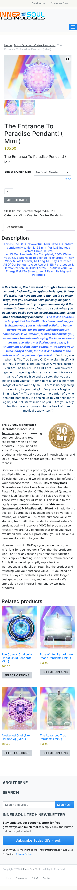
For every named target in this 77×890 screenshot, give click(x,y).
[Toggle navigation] (73, 27)
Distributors (38, 3)
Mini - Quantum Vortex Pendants (34, 45)
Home (8, 45)
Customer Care (59, 3)
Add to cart (17, 200)
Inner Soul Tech (32, 869)
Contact (47, 878)
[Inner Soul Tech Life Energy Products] (22, 16)
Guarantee (22, 878)
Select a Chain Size (17, 171)
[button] (68, 59)
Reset (68, 178)
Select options (16, 675)
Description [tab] (15, 227)
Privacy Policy (23, 854)
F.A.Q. (35, 878)
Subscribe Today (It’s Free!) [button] (38, 840)
